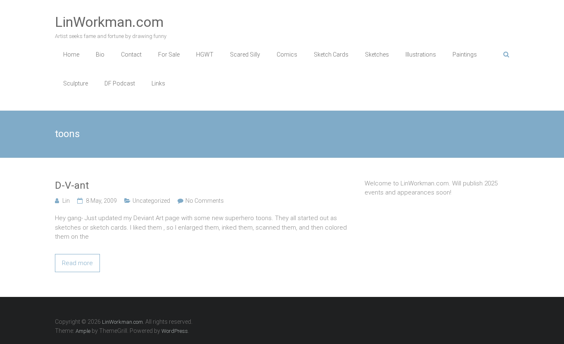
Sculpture (75, 83)
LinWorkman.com (109, 22)
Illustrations (420, 54)
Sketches (377, 54)
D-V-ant (72, 185)
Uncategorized (151, 200)
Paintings (465, 54)
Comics (287, 54)
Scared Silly (245, 54)
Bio (100, 54)
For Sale (169, 54)
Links (158, 83)
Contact (131, 54)
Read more (77, 263)
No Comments (204, 200)
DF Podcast (119, 83)
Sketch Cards (331, 54)
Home (71, 54)
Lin (66, 200)
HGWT (204, 54)
